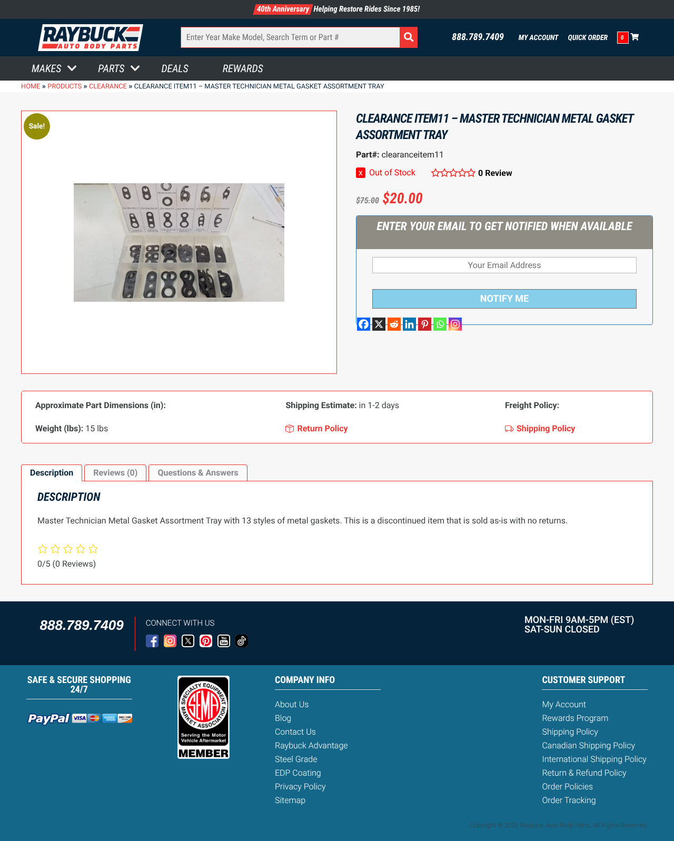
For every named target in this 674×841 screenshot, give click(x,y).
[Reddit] (394, 324)
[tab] (51, 472)
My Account (539, 38)
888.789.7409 (478, 37)
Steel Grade (296, 759)
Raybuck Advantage (311, 745)
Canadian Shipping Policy (588, 745)
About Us (292, 704)
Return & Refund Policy (584, 773)
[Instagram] (455, 324)
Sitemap (290, 800)
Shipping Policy (570, 732)
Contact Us (295, 732)
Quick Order (588, 38)
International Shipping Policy (594, 759)
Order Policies (567, 786)
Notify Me (504, 298)
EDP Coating (298, 773)
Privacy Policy (300, 786)
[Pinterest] (424, 324)
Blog (283, 718)
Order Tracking (569, 800)
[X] (378, 324)
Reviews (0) (115, 473)
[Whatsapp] (440, 324)
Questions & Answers (197, 473)
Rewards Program (575, 718)
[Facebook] (363, 324)
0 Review (495, 173)
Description (51, 473)
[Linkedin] (409, 324)
